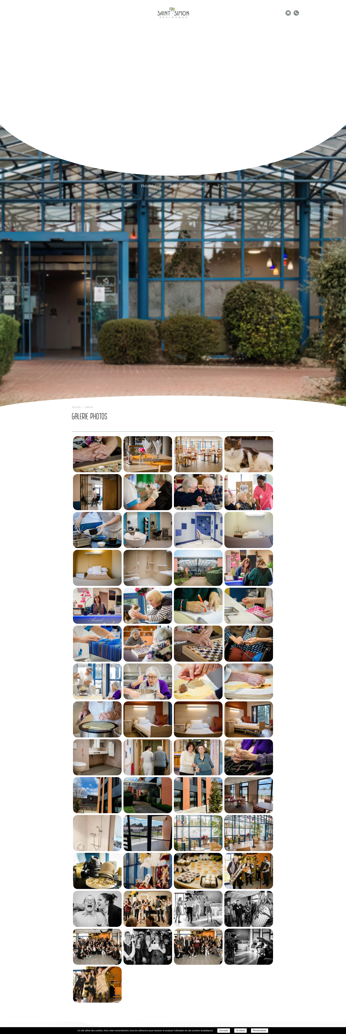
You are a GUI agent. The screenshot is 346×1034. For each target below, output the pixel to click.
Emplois (224, 186)
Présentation (151, 186)
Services (176, 186)
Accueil (126, 186)
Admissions (200, 186)
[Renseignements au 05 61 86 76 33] (296, 13)
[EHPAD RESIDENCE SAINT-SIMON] (173, 13)
